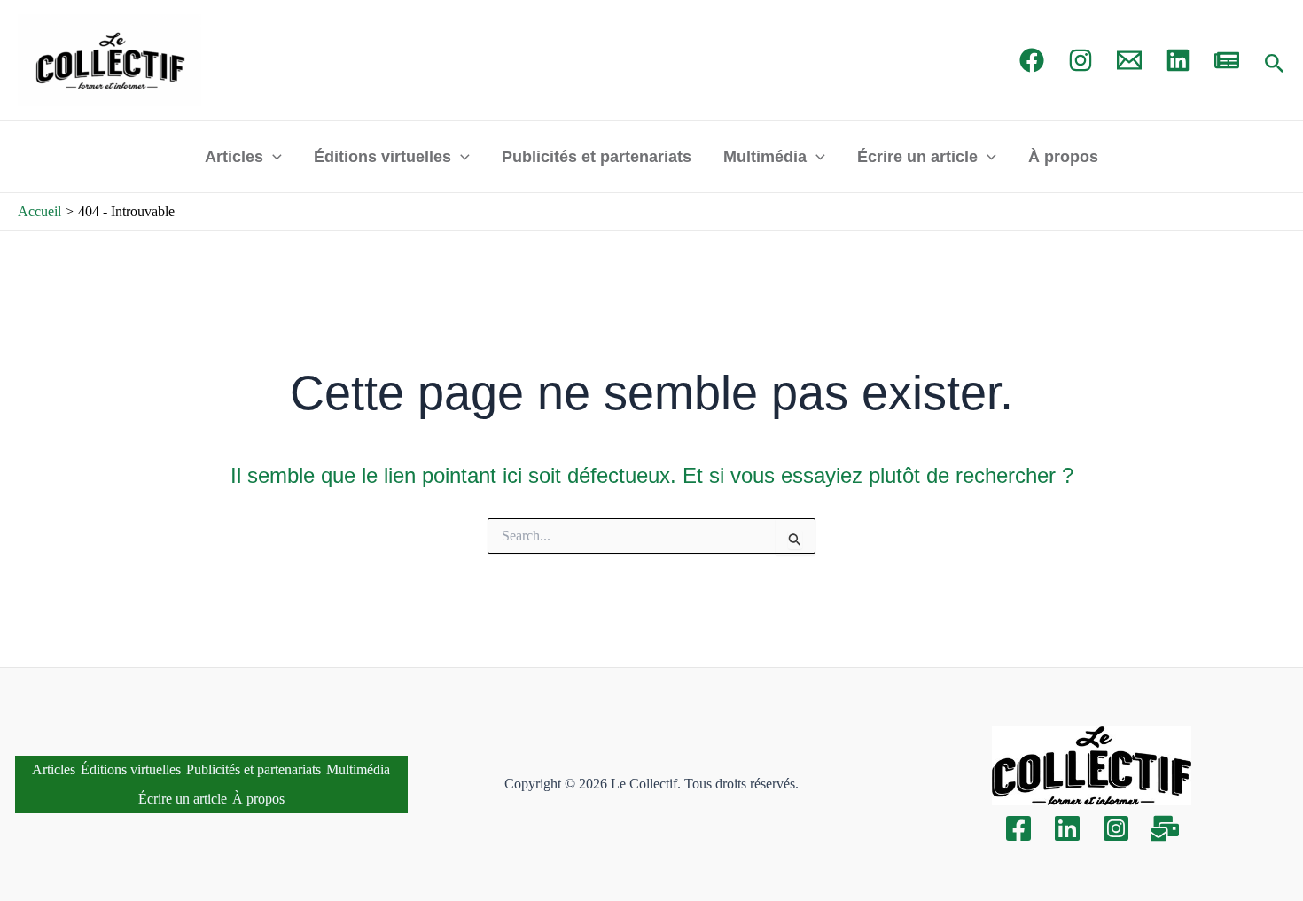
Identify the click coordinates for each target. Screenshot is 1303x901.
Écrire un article (917, 157)
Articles (234, 157)
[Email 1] (1129, 60)
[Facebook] (1031, 60)
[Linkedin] (1067, 828)
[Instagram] (1080, 60)
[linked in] (1178, 60)
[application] (272, 157)
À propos (1063, 157)
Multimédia (765, 157)
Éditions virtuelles (382, 157)
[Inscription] (1165, 828)
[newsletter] (1226, 60)
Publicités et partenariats (596, 157)
